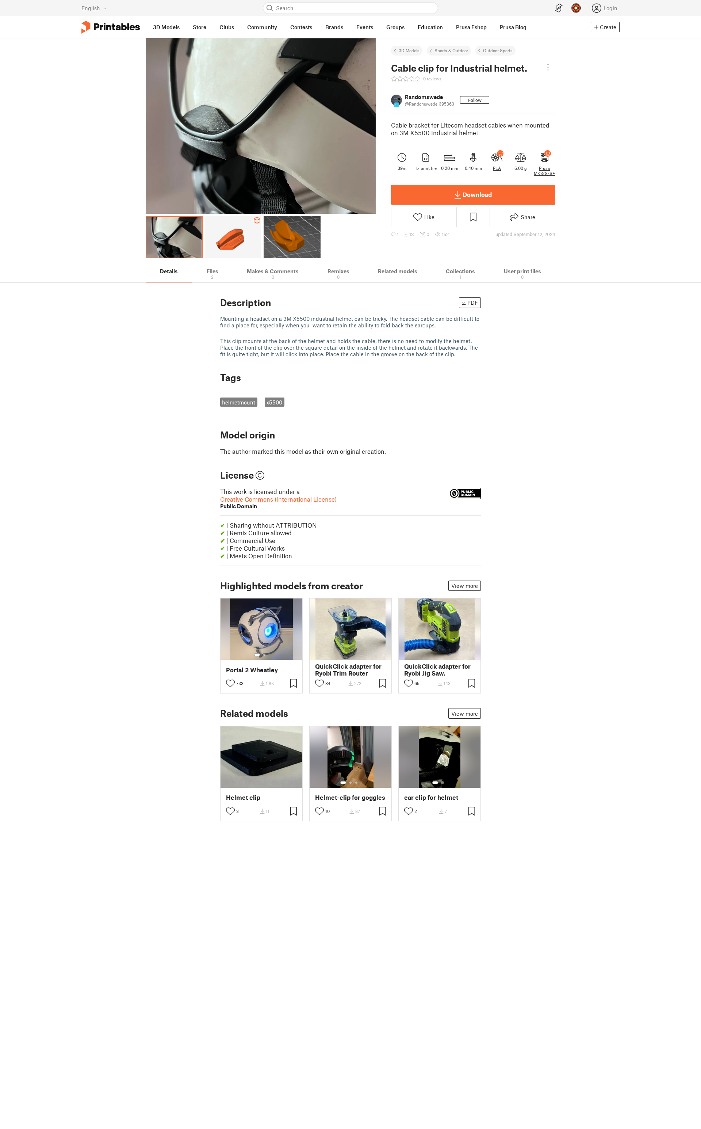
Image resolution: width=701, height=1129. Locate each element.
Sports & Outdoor (451, 50)
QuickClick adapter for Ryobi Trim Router (348, 670)
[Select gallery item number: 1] (257, 654)
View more (464, 585)
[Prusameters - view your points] (576, 8)
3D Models (409, 50)
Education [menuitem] (430, 27)
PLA (497, 168)
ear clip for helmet (431, 797)
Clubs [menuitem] (226, 27)
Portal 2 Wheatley (252, 669)
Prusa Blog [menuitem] (513, 27)
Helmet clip (243, 797)
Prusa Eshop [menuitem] (471, 27)
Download (477, 194)
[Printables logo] (110, 27)
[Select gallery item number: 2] (264, 654)
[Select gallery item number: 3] (356, 782)
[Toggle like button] (230, 683)
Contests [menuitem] (301, 27)
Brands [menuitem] (334, 27)
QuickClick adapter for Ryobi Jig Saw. (437, 670)
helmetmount (238, 402)
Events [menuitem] (364, 27)
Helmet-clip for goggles (350, 797)
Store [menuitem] (199, 27)
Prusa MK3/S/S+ (544, 171)
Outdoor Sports (498, 50)
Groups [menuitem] (395, 27)
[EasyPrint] (558, 8)
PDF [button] (472, 302)
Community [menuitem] (262, 27)
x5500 (274, 402)
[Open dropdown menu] (548, 67)
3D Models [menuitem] (166, 27)
